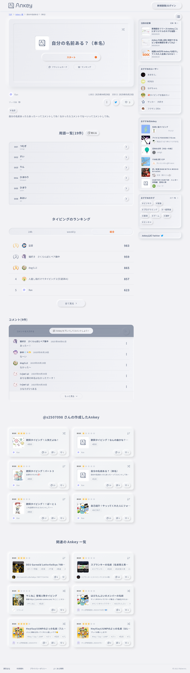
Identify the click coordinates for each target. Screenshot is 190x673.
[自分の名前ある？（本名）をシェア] (115, 102)
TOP (10, 14)
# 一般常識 (166, 209)
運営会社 (6, 668)
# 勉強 (158, 203)
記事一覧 (173, 23)
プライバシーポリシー (38, 668)
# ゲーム (155, 215)
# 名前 (12, 110)
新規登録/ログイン (166, 5)
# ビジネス (146, 203)
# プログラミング (149, 209)
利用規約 (20, 668)
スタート (71, 57)
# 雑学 (166, 215)
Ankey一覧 (19, 14)
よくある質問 (58, 668)
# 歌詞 (145, 215)
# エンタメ (146, 222)
